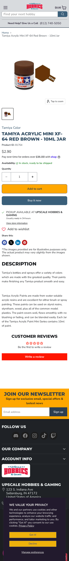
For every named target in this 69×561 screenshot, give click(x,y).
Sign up (58, 412)
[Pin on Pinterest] (24, 242)
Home (5, 32)
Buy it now (34, 200)
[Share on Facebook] (4, 242)
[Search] (62, 14)
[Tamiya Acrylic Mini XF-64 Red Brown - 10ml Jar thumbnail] (7, 114)
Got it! (32, 534)
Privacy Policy (26, 525)
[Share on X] (11, 242)
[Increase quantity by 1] (32, 176)
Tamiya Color (11, 127)
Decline (33, 543)
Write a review (34, 357)
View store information (17, 223)
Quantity (6, 169)
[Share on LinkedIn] (18, 242)
